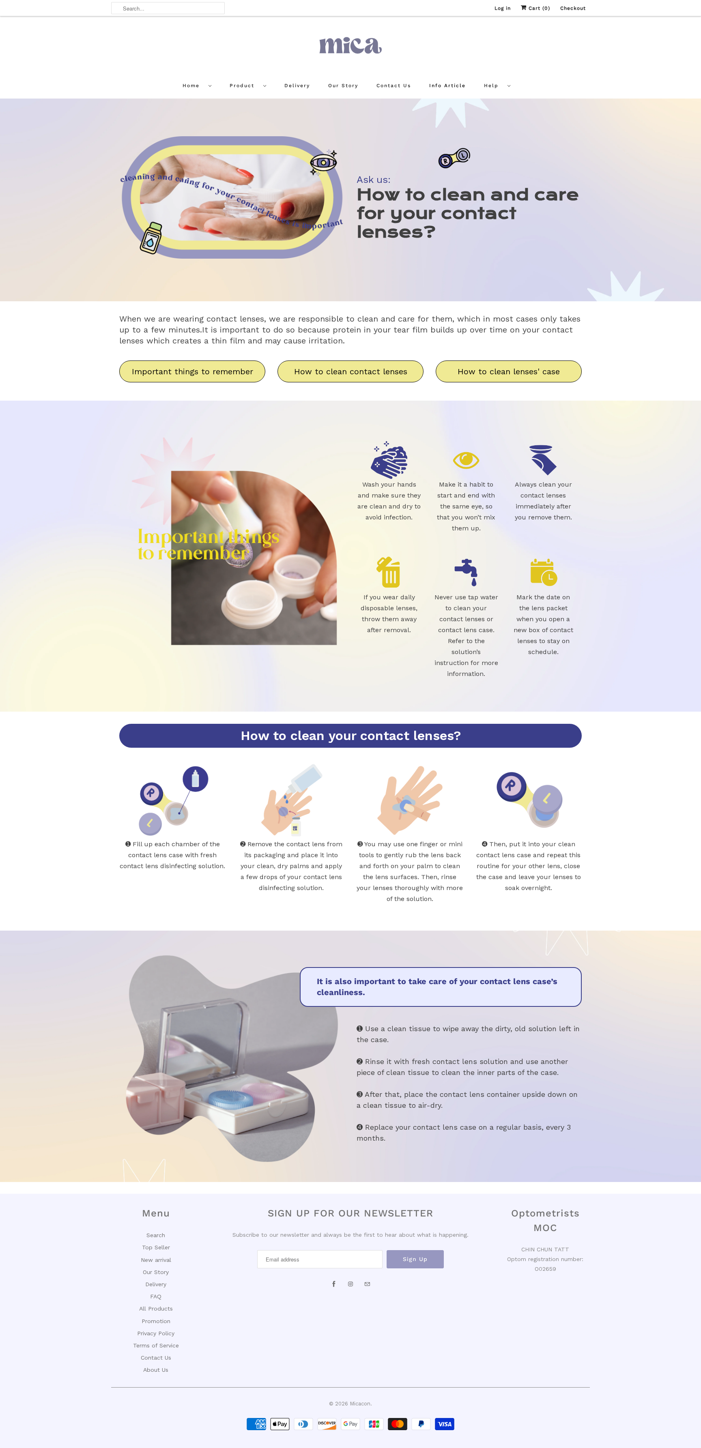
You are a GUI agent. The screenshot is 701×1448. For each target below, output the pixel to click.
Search (155, 1235)
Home (193, 85)
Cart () (538, 8)
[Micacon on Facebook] (334, 1284)
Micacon (360, 1404)
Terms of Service (156, 1345)
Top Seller (156, 1247)
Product (244, 85)
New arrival (156, 1260)
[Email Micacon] (367, 1284)
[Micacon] (350, 48)
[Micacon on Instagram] (350, 1284)
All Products (156, 1308)
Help (493, 85)
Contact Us (393, 85)
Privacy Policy (155, 1333)
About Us (155, 1369)
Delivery (297, 85)
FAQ (155, 1296)
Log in (503, 8)
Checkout (573, 8)
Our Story (343, 85)
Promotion (156, 1321)
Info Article (447, 85)
